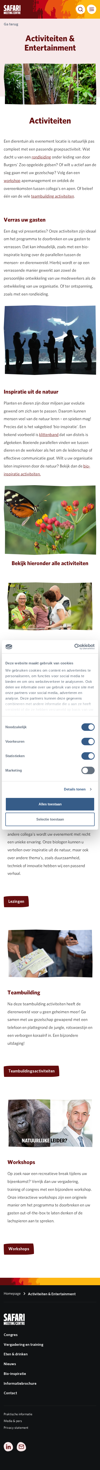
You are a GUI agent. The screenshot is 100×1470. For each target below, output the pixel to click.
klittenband (49, 434)
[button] (80, 9)
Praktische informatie (18, 1414)
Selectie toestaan (50, 819)
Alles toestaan (50, 804)
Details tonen (75, 789)
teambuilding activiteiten (52, 196)
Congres (11, 1334)
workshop (12, 180)
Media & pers (13, 1421)
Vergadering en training (23, 1344)
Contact (10, 1393)
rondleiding (41, 157)
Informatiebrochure (20, 1383)
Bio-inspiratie (15, 1373)
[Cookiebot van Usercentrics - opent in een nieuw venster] (74, 647)
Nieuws (10, 1363)
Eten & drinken (16, 1354)
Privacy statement (16, 1427)
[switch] (88, 741)
